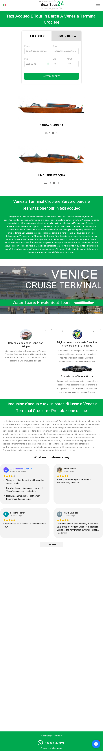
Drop (55, 46)
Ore (54, 59)
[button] (96, 744)
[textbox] (37, 51)
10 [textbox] (55, 64)
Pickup (27, 46)
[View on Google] (59, 470)
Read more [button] (62, 533)
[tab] (37, 36)
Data (26, 59)
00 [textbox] (69, 64)
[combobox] (37, 51)
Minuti (69, 59)
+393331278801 (54, 743)
